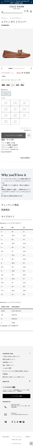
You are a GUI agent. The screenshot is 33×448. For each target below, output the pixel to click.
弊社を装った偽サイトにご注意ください (14, 377)
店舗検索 (5, 374)
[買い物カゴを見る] (27, 11)
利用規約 (28, 436)
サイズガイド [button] (8, 216)
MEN (21, 3)
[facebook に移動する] (12, 422)
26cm (24, 115)
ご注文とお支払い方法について (11, 356)
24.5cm (24, 109)
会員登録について (7, 362)
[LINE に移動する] (23, 422)
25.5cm (15, 115)
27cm (15, 121)
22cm (5, 102)
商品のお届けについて (9, 359)
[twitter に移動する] (15, 422)
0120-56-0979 (15, 404)
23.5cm (6, 109)
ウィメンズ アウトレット (16, 18)
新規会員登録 (6, 436)
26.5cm (6, 121)
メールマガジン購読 (16, 396)
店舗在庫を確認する (25, 128)
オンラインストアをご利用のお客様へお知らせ (16, 371)
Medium (6, 93)
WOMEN (17, 3)
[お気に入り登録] (29, 135)
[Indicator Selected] (10, 68)
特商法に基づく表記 (16, 439)
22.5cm (15, 102)
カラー (11, 80)
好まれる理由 (25, 158)
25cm (5, 115)
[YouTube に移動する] (20, 422)
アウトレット (4, 18)
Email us (13, 413)
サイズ (3, 98)
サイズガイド (27, 130)
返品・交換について (8, 365)
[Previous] (1, 68)
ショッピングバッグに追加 (13, 135)
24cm (15, 109)
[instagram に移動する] (17, 422)
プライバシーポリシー (17, 436)
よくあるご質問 (7, 368)
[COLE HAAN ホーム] (16, 7)
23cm (24, 102)
